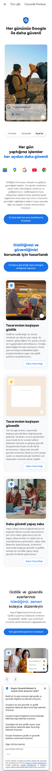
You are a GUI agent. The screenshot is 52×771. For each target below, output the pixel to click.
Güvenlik (26, 133)
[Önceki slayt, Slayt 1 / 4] (7, 679)
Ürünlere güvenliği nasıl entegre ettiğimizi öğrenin (26, 267)
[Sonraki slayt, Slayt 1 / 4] (15, 679)
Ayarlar (40, 133)
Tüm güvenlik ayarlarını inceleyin (26, 632)
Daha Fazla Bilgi (34, 561)
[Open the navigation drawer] (5, 4)
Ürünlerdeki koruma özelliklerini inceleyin (26, 219)
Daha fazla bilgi (34, 363)
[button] (43, 117)
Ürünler (13, 133)
